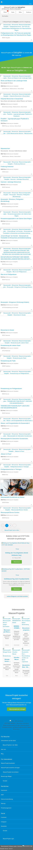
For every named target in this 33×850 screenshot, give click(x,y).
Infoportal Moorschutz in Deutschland (12, 98)
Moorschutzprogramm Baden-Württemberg (26, 629)
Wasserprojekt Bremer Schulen (10, 512)
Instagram (3, 821)
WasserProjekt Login (8, 838)
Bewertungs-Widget (6, 776)
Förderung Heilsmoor (7, 166)
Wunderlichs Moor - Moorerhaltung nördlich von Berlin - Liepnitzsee (26, 666)
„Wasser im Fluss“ (6, 454)
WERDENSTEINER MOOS (16, 627)
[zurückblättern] (4, 139)
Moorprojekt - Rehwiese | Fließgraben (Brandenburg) (12, 200)
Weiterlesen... (17, 562)
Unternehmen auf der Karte (8, 740)
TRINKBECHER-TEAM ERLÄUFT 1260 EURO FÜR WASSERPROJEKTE (15, 407)
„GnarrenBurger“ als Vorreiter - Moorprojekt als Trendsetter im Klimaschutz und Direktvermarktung (16, 237)
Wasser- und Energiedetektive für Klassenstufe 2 (15, 423)
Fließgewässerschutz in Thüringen (11, 469)
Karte (12, 12)
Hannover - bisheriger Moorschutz (11, 182)
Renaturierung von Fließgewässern (11, 388)
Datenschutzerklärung (7, 799)
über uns (3, 749)
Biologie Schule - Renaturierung (7, 661)
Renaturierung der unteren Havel (10, 345)
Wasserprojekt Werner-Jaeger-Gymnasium (7, 631)
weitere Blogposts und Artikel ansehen (17, 596)
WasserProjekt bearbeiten (8, 763)
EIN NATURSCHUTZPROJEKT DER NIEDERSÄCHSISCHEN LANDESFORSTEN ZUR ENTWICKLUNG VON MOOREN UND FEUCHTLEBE (16, 258)
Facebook (3, 817)
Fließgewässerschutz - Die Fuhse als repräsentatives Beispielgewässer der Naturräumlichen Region (16, 34)
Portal (17, 549)
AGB (2, 794)
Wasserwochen (5, 148)
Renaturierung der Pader (8, 361)
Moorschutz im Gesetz (7, 330)
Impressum (4, 790)
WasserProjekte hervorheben (11, 772)
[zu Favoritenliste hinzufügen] (2, 25)
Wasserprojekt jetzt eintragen (17, 709)
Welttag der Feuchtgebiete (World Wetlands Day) (16, 554)
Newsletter (4, 826)
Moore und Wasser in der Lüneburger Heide (14, 80)
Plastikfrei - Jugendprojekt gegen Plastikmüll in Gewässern (15, 119)
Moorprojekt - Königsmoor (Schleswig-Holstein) (15, 302)
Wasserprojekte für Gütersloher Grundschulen (14, 438)
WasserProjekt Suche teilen (11, 530)
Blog (2, 753)
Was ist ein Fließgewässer (8, 274)
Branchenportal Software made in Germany (11, 846)
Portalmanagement (6, 808)
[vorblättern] (29, 139)
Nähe (20, 12)
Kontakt (5, 780)
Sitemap (3, 803)
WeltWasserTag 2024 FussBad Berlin (16, 579)
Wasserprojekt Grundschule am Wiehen (12, 497)
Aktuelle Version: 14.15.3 (6, 848)
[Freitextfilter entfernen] (25, 2)
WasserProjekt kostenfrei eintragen (10, 767)
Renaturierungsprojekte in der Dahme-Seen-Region (16, 218)
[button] (3, 525)
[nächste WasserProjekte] (14, 525)
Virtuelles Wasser (16, 658)
